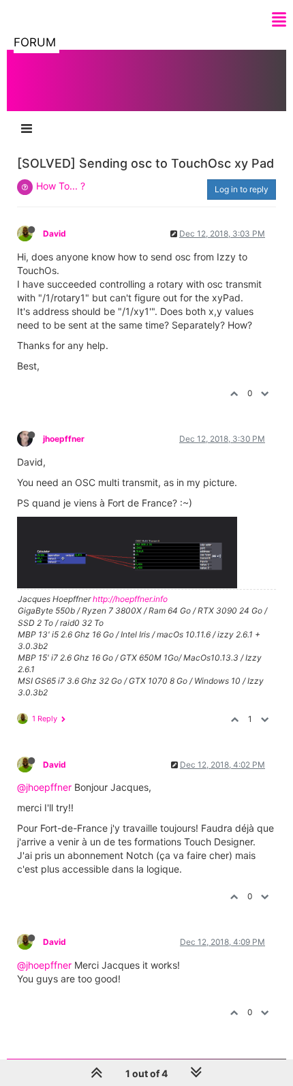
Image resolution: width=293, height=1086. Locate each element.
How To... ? (60, 186)
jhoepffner (63, 439)
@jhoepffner (44, 787)
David (54, 233)
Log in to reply (241, 189)
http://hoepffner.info (130, 599)
